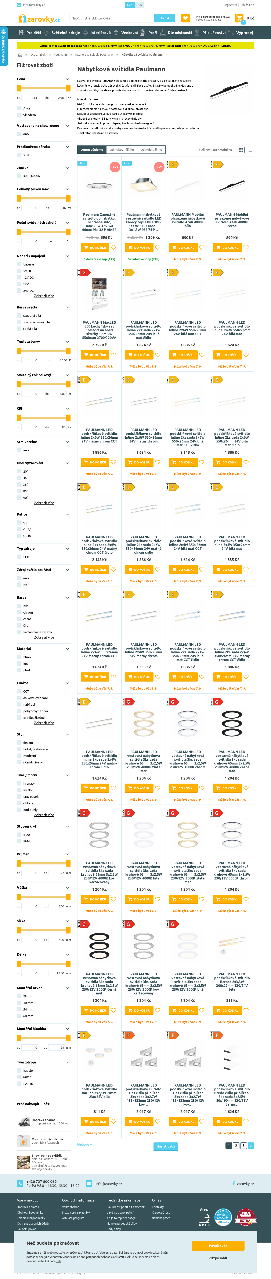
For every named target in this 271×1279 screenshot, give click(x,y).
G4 (25, 522)
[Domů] (20, 55)
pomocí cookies (143, 1252)
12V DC (28, 277)
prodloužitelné (34, 717)
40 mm (28, 1003)
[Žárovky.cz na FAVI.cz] (245, 1217)
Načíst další (166, 1146)
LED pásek (31, 796)
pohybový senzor (35, 711)
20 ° (26, 471)
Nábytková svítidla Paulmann (142, 54)
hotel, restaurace (35, 749)
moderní (29, 756)
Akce (26, 108)
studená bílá (32, 315)
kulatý (27, 790)
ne (25, 584)
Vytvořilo (243, 1273)
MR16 (27, 1077)
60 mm (28, 1016)
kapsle (28, 1070)
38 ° (26, 484)
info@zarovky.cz (34, 5)
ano (26, 134)
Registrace (231, 5)
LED (26, 557)
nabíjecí (29, 704)
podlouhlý (30, 810)
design (28, 742)
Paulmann (60, 54)
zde (58, 1261)
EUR (139, 5)
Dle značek (38, 54)
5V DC (27, 271)
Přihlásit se (247, 5)
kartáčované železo (37, 632)
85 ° (26, 491)
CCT (26, 691)
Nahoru (83, 1144)
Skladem (29, 115)
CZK (130, 5)
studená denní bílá (36, 322)
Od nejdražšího (151, 149)
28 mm (28, 996)
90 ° (26, 497)
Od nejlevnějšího (122, 149)
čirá (26, 625)
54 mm (28, 1009)
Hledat (164, 18)
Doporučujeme (92, 149)
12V (26, 284)
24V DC (28, 290)
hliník (27, 657)
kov (26, 663)
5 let (26, 155)
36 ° (26, 478)
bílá (26, 606)
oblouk (28, 803)
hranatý (29, 783)
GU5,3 (27, 529)
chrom (28, 612)
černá (27, 619)
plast (26, 670)
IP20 (26, 835)
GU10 (27, 536)
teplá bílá (30, 328)
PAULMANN (31, 176)
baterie (28, 264)
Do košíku (98, 247)
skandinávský (33, 762)
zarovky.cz (245, 1184)
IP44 (26, 841)
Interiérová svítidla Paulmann (94, 54)
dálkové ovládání (35, 698)
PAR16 (28, 1083)
